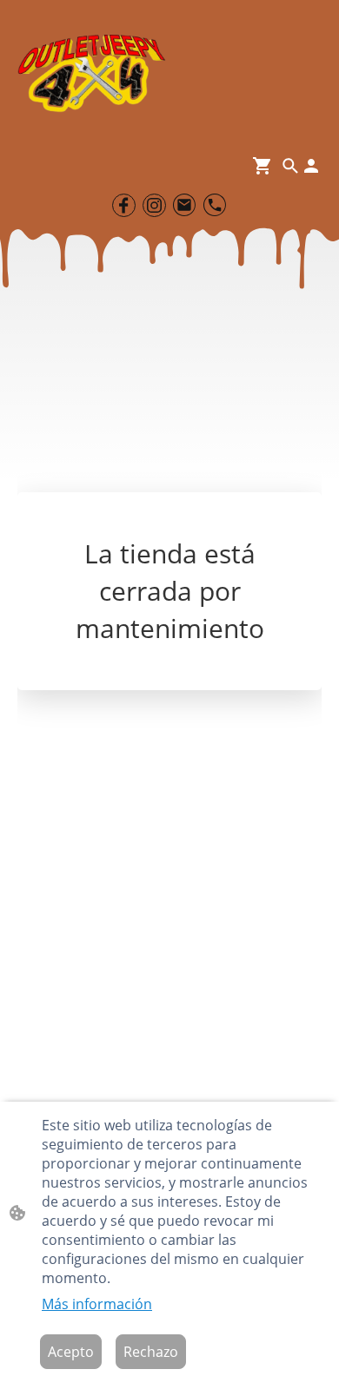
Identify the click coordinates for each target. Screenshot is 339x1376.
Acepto (71, 1351)
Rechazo (150, 1351)
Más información (97, 1303)
